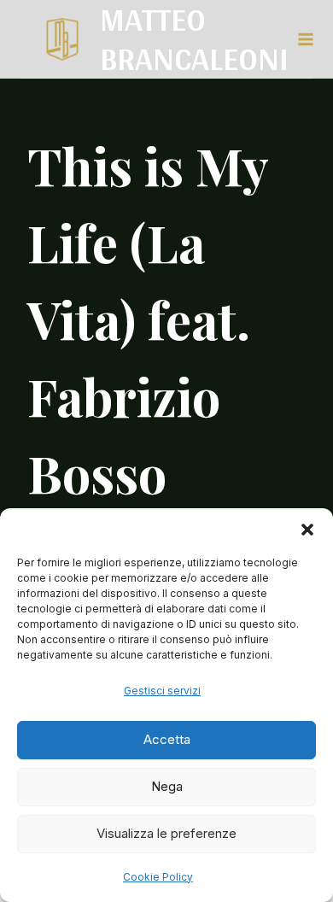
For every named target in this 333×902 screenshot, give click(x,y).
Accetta (166, 739)
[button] (307, 529)
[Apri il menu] (305, 39)
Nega (167, 786)
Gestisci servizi (162, 690)
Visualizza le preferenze (166, 833)
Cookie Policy (158, 876)
